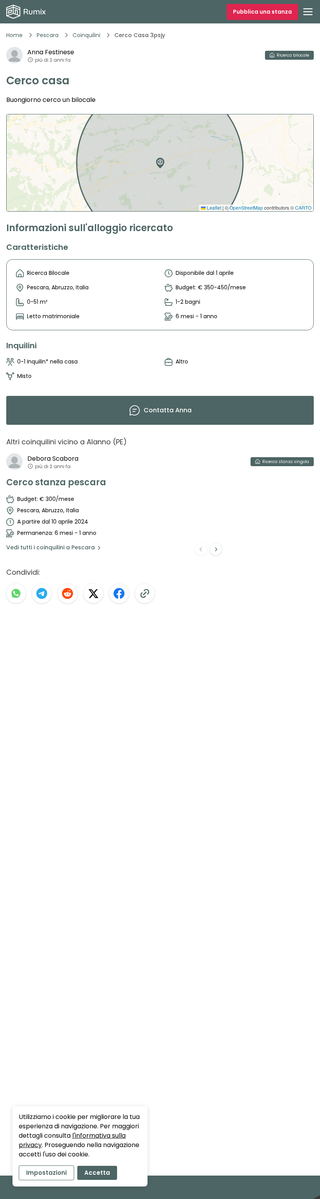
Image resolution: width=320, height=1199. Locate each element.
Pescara (48, 35)
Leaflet (213, 207)
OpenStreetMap (246, 207)
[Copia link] (145, 593)
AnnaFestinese (50, 52)
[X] (93, 593)
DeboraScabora (52, 458)
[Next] (216, 549)
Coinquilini (86, 35)
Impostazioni (46, 1173)
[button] (158, 160)
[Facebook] (119, 593)
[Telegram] (42, 593)
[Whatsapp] (16, 593)
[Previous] (201, 549)
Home (14, 35)
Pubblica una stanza (262, 12)
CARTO (303, 207)
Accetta (97, 1173)
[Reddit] (67, 593)
